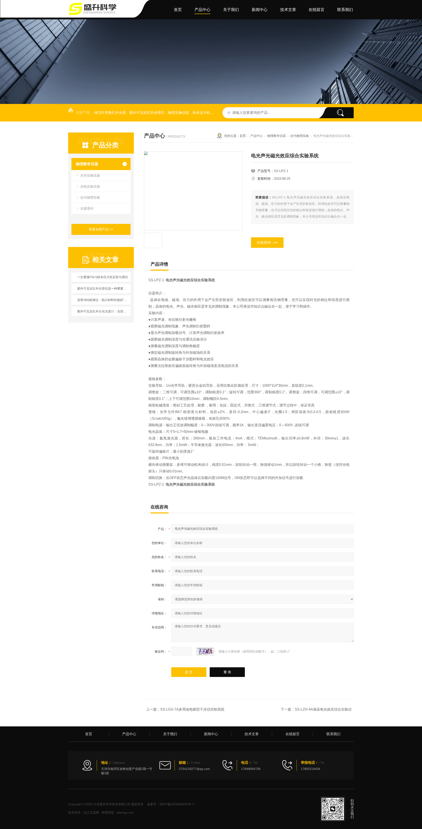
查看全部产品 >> (101, 229)
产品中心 (202, 9)
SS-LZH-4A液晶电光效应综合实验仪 (323, 709)
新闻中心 (259, 9)
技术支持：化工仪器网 (83, 812)
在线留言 (316, 9)
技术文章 (288, 9)
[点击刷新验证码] (205, 651)
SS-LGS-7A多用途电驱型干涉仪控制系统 (192, 709)
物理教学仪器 (87, 164)
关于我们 (231, 9)
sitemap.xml (124, 812)
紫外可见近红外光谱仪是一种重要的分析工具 (103, 288)
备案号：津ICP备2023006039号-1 (170, 804)
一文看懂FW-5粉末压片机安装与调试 (102, 277)
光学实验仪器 (90, 175)
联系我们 (345, 9)
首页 (178, 9)
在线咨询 (264, 242)
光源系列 (86, 208)
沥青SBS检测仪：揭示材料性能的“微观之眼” (103, 300)
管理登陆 (108, 812)
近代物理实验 (90, 197)
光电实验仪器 (90, 186)
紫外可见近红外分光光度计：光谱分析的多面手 (103, 311)
